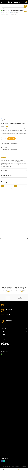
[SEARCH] (25, 6)
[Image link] (11, 404)
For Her (6, 116)
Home (2, 116)
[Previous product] (23, 116)
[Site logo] (14, 2)
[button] (2, 10)
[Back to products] (24, 116)
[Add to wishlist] (12, 186)
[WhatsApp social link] (6, 152)
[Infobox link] (14, 305)
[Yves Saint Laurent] (20, 297)
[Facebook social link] (4, 152)
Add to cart (11, 138)
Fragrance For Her (13, 116)
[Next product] (26, 116)
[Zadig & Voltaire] (7, 297)
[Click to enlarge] (3, 8)
